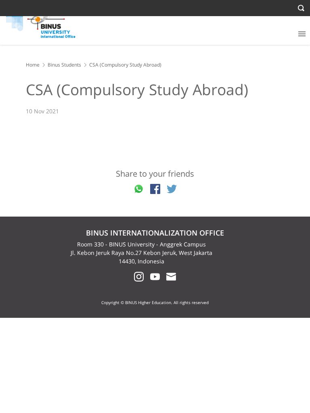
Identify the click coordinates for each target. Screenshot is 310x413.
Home (33, 64)
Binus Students (64, 64)
